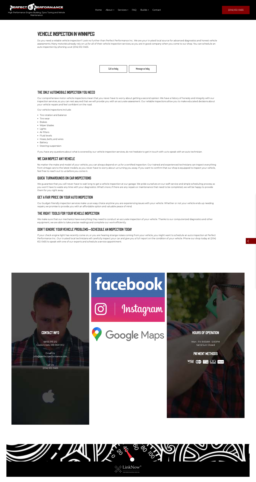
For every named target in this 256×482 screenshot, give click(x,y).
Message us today (143, 68)
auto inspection (196, 235)
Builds (143, 10)
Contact (156, 10)
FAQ (134, 10)
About (109, 10)
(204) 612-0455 (236, 10)
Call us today (113, 68)
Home (98, 10)
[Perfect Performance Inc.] (36, 6)
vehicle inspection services (117, 44)
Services (122, 10)
